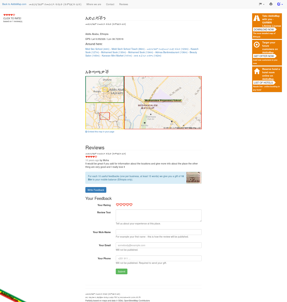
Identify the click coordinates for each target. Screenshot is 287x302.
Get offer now (264, 56)
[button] (261, 4)
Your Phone (104, 258)
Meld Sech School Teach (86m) (128, 48)
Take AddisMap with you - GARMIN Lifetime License (271, 20)
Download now (264, 29)
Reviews (123, 4)
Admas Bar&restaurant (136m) (171, 52)
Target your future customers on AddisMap (270, 47)
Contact (110, 4)
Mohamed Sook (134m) (141, 52)
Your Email (105, 245)
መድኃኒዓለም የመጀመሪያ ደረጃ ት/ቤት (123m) (168, 48)
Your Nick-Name (102, 232)
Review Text (104, 212)
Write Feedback (96, 190)
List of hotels (263, 82)
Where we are (93, 4)
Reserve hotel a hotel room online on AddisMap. (271, 74)
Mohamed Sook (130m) (114, 52)
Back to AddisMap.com (14, 4)
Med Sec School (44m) (97, 48)
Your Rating (104, 205)
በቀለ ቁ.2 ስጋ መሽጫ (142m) (147, 55)
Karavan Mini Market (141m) (117, 55)
